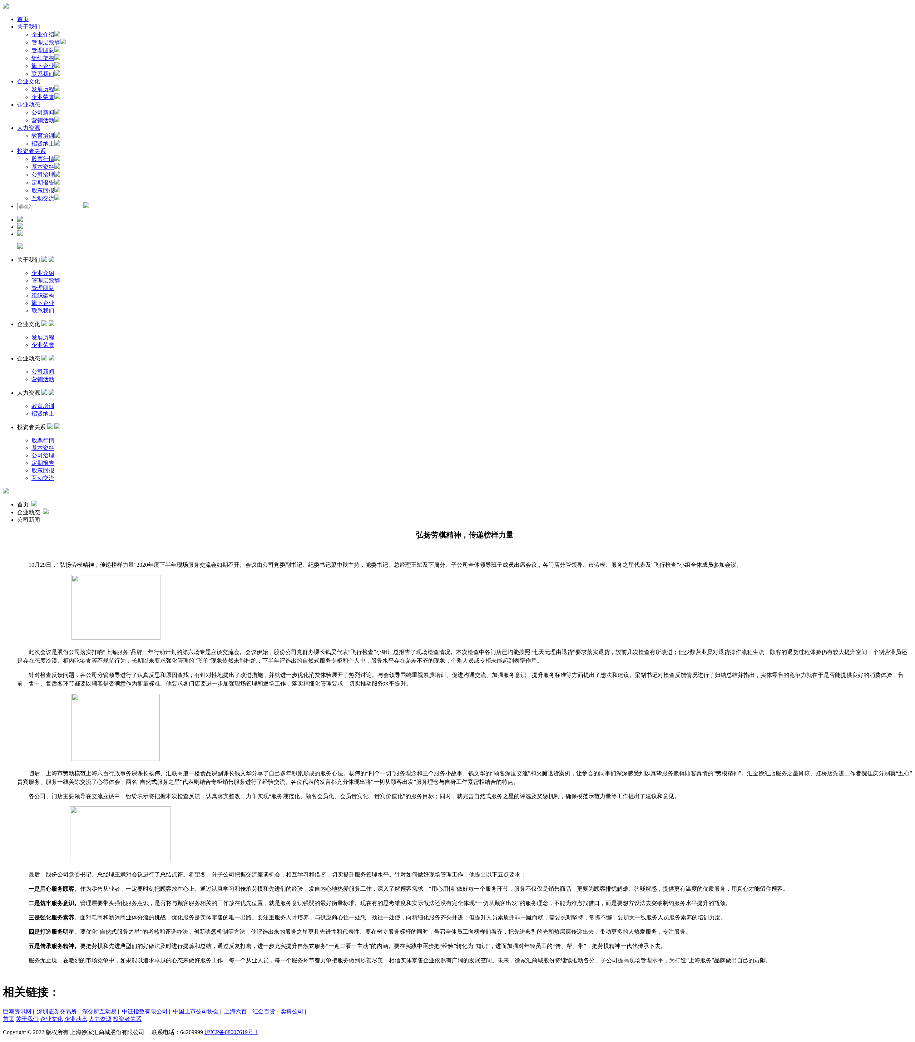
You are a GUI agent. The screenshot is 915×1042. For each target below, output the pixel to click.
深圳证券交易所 (57, 1011)
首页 (23, 19)
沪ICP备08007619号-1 (231, 1032)
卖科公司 (292, 1011)
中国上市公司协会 (196, 1011)
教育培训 (42, 136)
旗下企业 (42, 66)
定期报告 (42, 183)
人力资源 (28, 128)
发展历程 (42, 89)
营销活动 (42, 120)
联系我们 (42, 74)
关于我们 (28, 27)
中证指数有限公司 (145, 1011)
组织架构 (42, 58)
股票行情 (42, 159)
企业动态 (28, 105)
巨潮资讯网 (17, 1011)
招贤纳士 (42, 144)
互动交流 (42, 198)
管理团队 (42, 50)
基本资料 (42, 167)
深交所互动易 (99, 1011)
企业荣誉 (42, 97)
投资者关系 (31, 151)
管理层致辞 (45, 42)
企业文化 (28, 81)
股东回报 (42, 190)
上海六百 (235, 1011)
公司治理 (42, 175)
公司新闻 (42, 112)
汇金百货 (263, 1011)
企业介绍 (42, 34)
